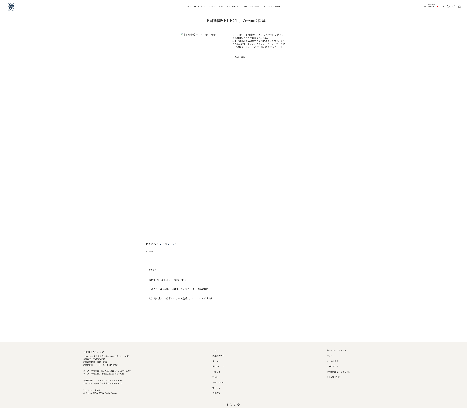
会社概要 (216, 393)
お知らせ (216, 371)
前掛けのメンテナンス (336, 350)
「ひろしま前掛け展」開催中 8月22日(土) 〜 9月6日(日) (179, 289)
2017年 (161, 244)
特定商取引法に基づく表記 (338, 371)
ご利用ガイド (333, 366)
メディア (171, 244)
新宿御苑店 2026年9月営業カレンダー (169, 279)
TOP (214, 350)
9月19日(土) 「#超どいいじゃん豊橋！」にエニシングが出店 (180, 298)
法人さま (216, 387)
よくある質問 (333, 361)
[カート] (459, 6)
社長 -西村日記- (333, 377)
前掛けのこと (218, 366)
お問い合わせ (218, 382)
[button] (199, 6)
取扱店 (215, 377)
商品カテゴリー (219, 355)
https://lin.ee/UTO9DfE (113, 373)
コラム (330, 355)
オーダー (216, 361)
